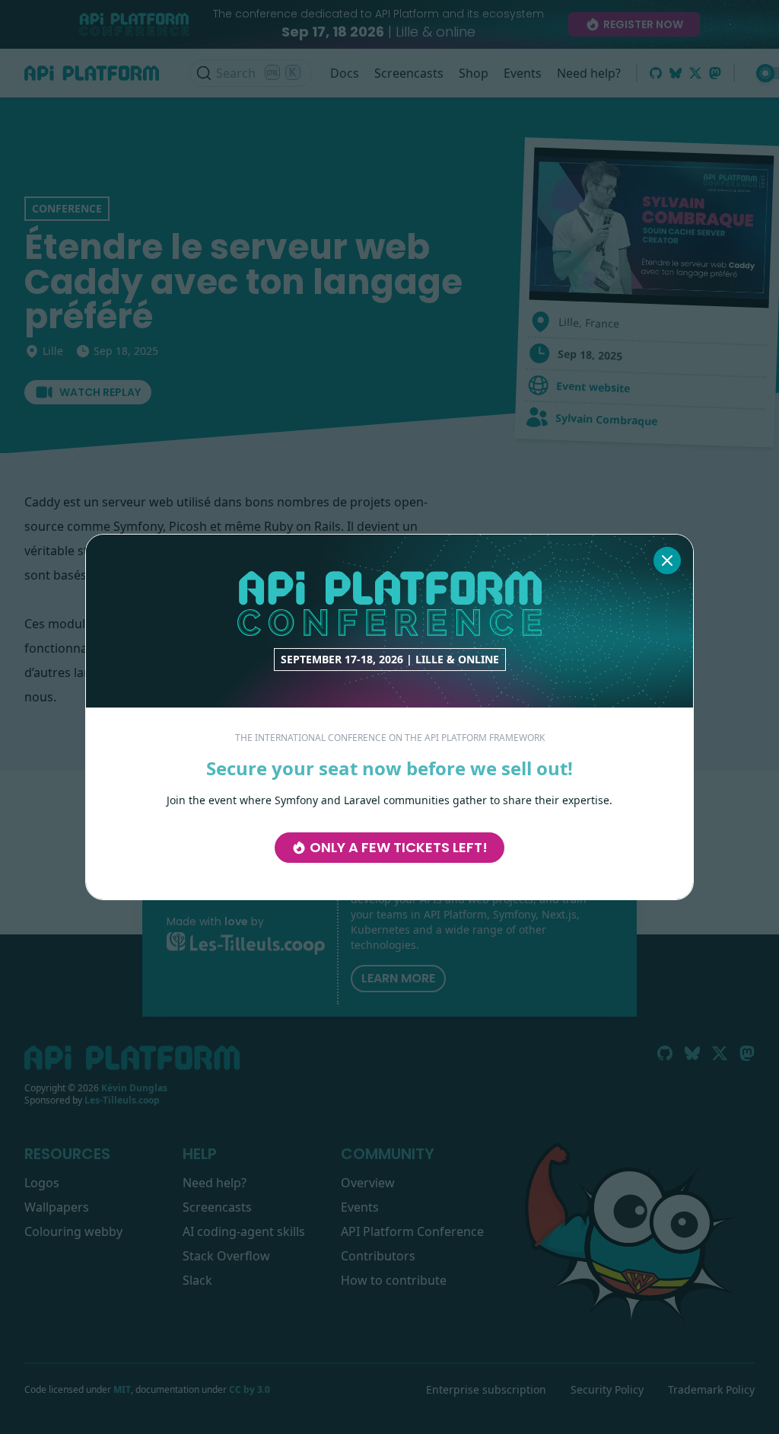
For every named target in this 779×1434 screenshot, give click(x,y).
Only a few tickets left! (399, 847)
